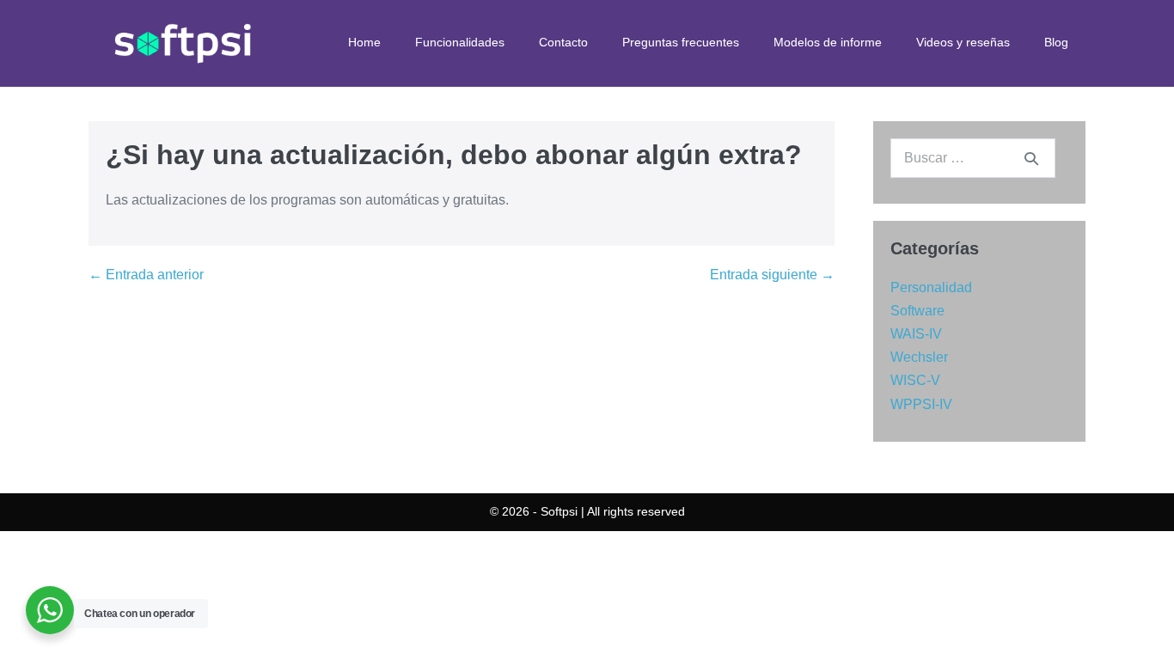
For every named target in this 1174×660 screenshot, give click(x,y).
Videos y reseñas (963, 42)
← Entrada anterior (146, 274)
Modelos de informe (827, 42)
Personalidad (931, 287)
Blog (1056, 42)
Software (917, 310)
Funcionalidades (459, 42)
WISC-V (915, 380)
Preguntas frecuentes (680, 42)
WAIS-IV (916, 334)
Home (364, 42)
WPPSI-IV (921, 404)
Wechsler (919, 357)
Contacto (563, 42)
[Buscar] (1031, 158)
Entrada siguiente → (772, 274)
